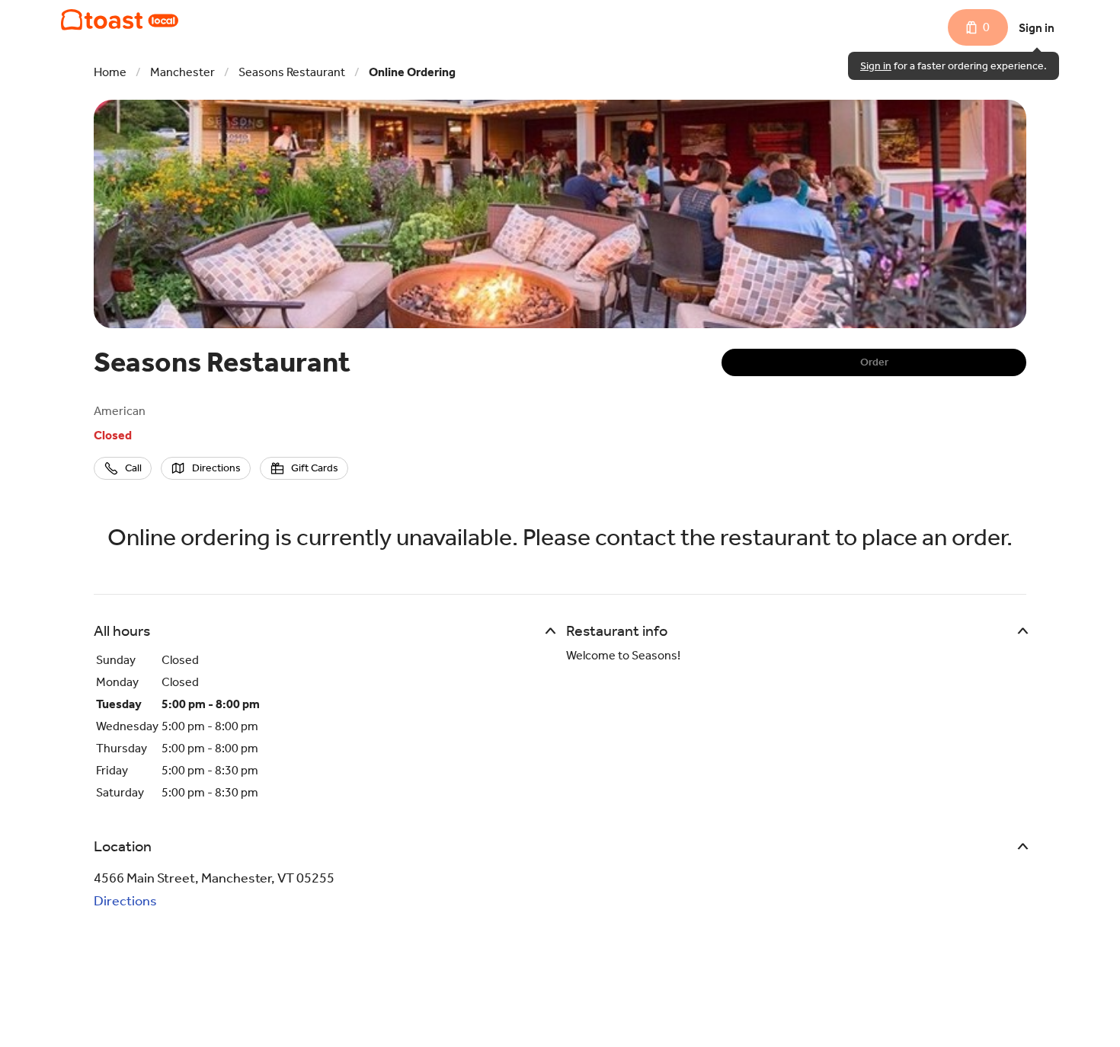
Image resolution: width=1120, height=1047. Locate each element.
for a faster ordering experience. (953, 65)
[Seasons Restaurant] (119, 19)
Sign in (1036, 28)
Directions (125, 900)
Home (110, 72)
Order (874, 362)
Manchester (182, 72)
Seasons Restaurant (291, 72)
